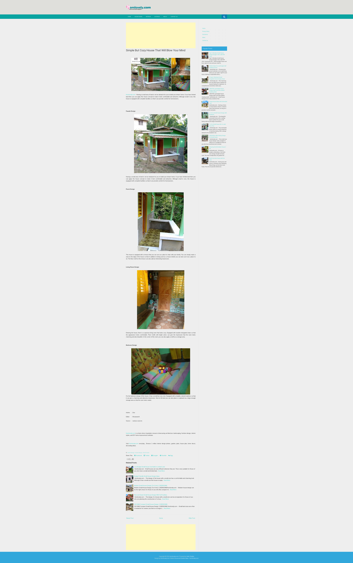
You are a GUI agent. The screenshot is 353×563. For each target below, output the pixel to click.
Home (129, 16)
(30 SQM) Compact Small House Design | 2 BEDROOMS (150, 504)
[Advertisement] (161, 35)
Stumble (163, 455)
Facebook (139, 455)
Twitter (147, 455)
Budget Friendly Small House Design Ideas (146, 476)
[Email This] (128, 459)
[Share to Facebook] (133, 459)
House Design (138, 16)
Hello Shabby (190, 556)
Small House (146, 452)
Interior (148, 16)
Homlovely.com (130, 94)
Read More (161, 471)
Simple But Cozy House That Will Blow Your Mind (155, 50)
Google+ (155, 455)
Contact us (174, 16)
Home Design (131, 452)
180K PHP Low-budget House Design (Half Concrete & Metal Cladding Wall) (216, 90)
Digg (171, 455)
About (165, 16)
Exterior (157, 16)
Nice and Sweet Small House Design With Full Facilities (150, 495)
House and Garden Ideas (181, 558)
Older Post (192, 518)
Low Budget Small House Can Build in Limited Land (149, 467)
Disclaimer (205, 34)
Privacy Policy (205, 31)
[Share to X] (131, 459)
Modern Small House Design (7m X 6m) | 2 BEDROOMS (150, 485)
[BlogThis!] (129, 459)
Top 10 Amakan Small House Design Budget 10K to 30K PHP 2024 (217, 54)
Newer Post (129, 518)
